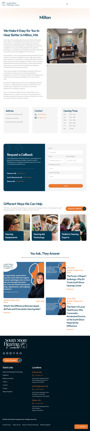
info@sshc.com (42, 118)
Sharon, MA (36, 400)
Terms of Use (16, 425)
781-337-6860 (42, 114)
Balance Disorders (8, 378)
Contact (5, 385)
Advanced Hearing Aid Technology (13, 372)
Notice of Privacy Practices (30, 425)
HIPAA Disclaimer (45, 425)
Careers (5, 388)
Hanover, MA (37, 372)
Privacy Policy (7, 425)
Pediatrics (6, 375)
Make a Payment (8, 391)
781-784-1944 (20, 181)
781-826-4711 (21, 173)
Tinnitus (5, 382)
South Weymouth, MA (40, 386)
